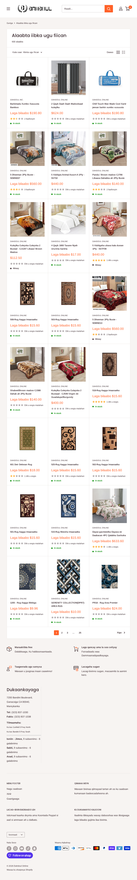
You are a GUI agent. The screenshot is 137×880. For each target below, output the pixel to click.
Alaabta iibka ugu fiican (26, 23)
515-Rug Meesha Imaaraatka (65, 532)
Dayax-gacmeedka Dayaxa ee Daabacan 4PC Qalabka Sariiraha (109, 533)
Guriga (10, 23)
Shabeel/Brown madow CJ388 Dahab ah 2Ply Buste (25, 392)
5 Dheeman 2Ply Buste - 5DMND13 (104, 321)
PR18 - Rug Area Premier (105, 602)
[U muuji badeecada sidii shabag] (118, 52)
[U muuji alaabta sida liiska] (123, 52)
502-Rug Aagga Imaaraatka (105, 464)
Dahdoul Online (59, 100)
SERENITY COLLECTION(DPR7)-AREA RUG (68, 604)
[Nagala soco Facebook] (9, 848)
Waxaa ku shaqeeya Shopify (20, 870)
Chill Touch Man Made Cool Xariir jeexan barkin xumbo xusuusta (109, 105)
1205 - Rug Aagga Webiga (23, 602)
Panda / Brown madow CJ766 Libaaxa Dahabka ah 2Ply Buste (108, 176)
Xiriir (9, 794)
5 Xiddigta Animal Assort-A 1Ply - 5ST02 (67, 176)
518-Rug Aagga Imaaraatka (105, 390)
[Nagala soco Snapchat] (34, 848)
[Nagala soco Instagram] (15, 848)
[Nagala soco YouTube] (21, 848)
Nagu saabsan (14, 788)
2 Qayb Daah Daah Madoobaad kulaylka (67, 105)
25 (80, 632)
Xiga (119, 632)
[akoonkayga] (120, 9)
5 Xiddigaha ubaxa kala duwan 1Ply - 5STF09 (107, 247)
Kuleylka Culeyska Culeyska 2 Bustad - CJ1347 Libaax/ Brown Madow (26, 248)
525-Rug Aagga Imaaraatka (64, 464)
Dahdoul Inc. (16, 100)
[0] (127, 9)
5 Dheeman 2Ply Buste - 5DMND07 (22, 176)
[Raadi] (109, 8)
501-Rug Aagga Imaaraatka (23, 532)
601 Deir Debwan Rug (21, 464)
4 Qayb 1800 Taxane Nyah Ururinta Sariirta (64, 247)
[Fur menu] (8, 8)
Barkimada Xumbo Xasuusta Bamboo (24, 105)
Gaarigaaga (13, 798)
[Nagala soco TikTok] (28, 848)
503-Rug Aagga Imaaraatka (64, 319)
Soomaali (13, 835)
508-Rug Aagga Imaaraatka (23, 319)
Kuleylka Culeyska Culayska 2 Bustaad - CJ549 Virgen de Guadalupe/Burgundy (66, 393)
